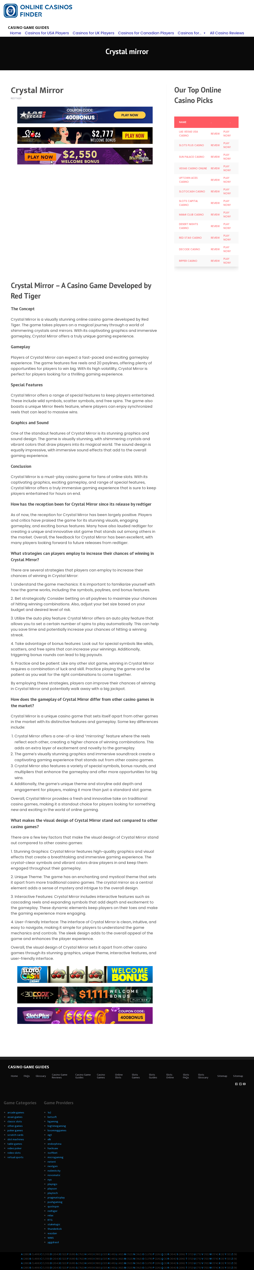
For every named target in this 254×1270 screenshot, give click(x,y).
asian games (14, 1117)
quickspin (53, 1206)
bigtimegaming (57, 1126)
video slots (14, 1152)
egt (50, 1135)
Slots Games (136, 1076)
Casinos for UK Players (93, 33)
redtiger (52, 1211)
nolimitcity (54, 1170)
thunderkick (55, 1229)
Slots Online (170, 1076)
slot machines (15, 1139)
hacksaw (53, 1148)
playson (52, 1188)
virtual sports (15, 1157)
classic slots (14, 1121)
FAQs (27, 1076)
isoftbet (52, 1152)
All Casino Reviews (227, 33)
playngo (52, 1184)
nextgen (53, 1166)
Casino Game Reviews (59, 1076)
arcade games (15, 1112)
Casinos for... (189, 33)
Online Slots (119, 1076)
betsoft (52, 1117)
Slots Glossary (203, 1076)
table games (14, 1144)
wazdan (52, 1233)
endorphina (54, 1144)
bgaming (53, 1121)
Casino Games (101, 1076)
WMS (51, 1238)
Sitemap (222, 1076)
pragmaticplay (56, 1197)
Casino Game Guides (28, 27)
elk (49, 1139)
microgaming (55, 1157)
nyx (50, 1179)
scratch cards (15, 1135)
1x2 (49, 1112)
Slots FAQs (186, 1076)
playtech (53, 1193)
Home (15, 33)
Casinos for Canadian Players (146, 33)
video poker (14, 1148)
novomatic (54, 1175)
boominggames (57, 1130)
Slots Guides (153, 1076)
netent (52, 1161)
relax (50, 1215)
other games (15, 1126)
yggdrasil (53, 1242)
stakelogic (54, 1224)
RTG (50, 1220)
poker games (15, 1130)
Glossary (41, 1076)
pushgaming (55, 1202)
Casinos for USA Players (47, 33)
